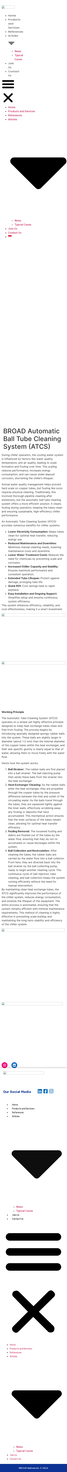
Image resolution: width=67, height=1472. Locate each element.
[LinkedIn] (14, 1065)
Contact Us (14, 232)
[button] (8, 91)
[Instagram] (4, 1065)
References (15, 32)
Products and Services (21, 111)
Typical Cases (23, 224)
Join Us (12, 228)
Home (12, 15)
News (18, 51)
